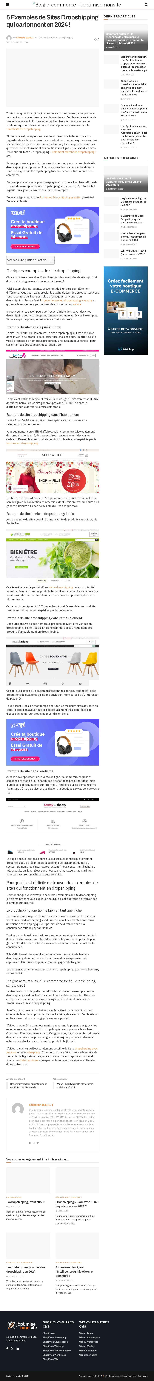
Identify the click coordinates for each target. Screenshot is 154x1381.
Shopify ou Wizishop (53, 1346)
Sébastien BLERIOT (25, 37)
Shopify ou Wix (50, 1359)
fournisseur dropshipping (22, 443)
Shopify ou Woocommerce (57, 1350)
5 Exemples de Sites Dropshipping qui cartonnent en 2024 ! (132, 219)
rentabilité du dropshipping (23, 129)
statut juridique (28, 1060)
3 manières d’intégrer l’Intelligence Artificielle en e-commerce (75, 1271)
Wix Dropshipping (88, 1354)
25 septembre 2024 (115, 189)
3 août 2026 (128, 99)
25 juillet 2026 (129, 120)
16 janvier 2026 (129, 209)
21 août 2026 (128, 75)
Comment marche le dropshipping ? (74, 152)
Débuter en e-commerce (69, 1197)
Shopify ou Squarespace (55, 1341)
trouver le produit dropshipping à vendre (67, 300)
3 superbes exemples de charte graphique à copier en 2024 (133, 236)
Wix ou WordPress (88, 1341)
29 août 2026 (113, 47)
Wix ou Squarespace (89, 1337)
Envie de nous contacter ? (90, 1376)
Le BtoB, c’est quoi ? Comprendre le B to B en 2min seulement (124, 181)
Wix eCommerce (88, 1350)
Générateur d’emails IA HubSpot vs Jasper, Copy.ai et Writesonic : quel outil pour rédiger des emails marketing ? (134, 64)
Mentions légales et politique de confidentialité (126, 1376)
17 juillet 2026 (129, 147)
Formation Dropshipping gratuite (59, 197)
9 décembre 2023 (129, 244)
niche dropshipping (61, 587)
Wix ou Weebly (86, 1346)
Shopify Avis (49, 1333)
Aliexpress (33, 1052)
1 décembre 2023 (46, 37)
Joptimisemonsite (13, 1376)
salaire (77, 304)
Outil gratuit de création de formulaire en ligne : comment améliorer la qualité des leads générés (134, 88)
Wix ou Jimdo (86, 1333)
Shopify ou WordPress (54, 1354)
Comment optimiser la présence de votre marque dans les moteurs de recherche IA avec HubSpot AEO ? (125, 39)
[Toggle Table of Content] (51, 260)
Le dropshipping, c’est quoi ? (25, 1202)
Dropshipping (67, 37)
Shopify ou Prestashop (54, 1337)
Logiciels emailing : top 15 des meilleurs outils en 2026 (134, 201)
